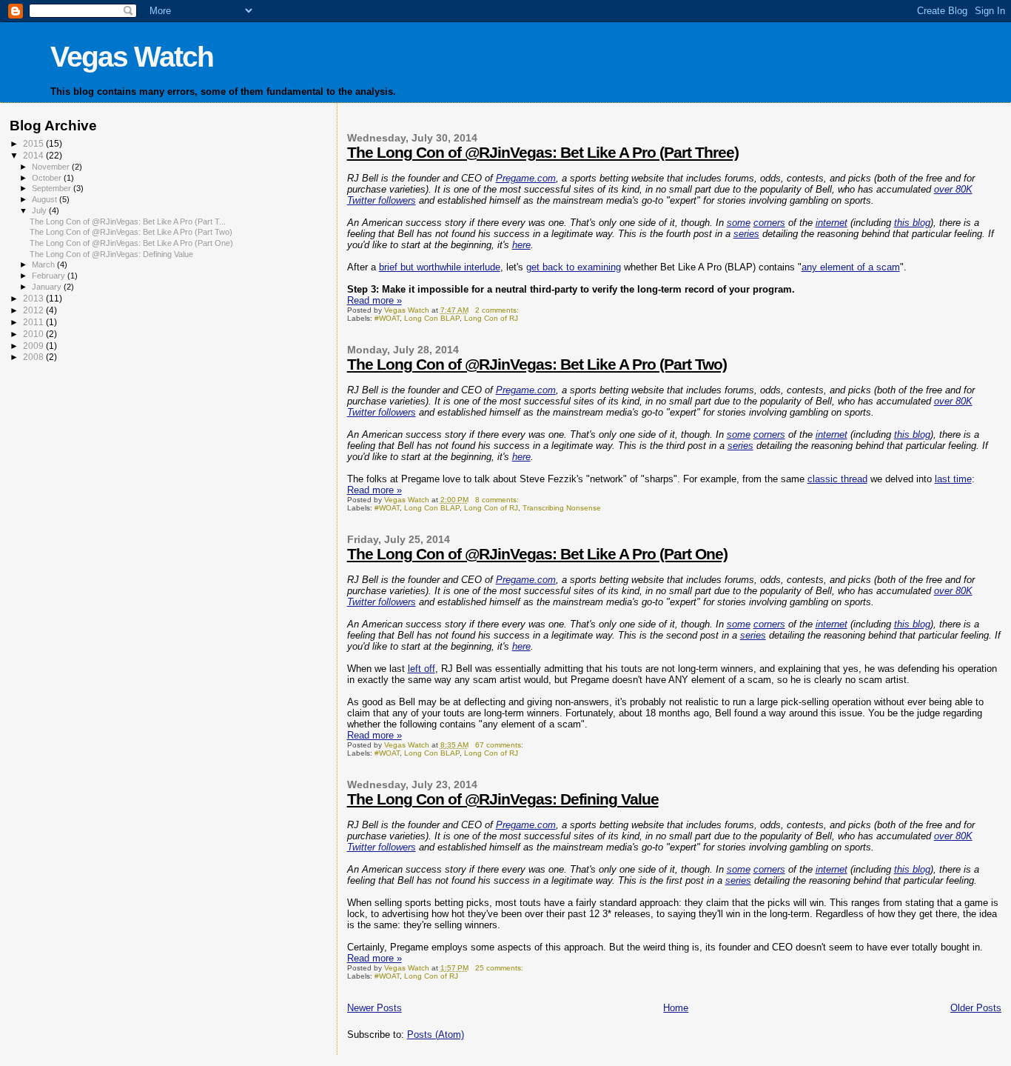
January (48, 286)
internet (831, 222)
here (521, 244)
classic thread (837, 478)
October (48, 177)
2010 (34, 334)
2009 (34, 345)
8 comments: (498, 500)
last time (953, 478)
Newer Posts (374, 1007)
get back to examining (573, 267)
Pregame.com (526, 178)
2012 (34, 310)
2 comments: (498, 310)
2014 (34, 155)
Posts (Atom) (435, 1034)
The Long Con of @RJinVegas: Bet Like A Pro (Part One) (537, 553)
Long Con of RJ (491, 318)
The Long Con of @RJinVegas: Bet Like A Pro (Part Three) (543, 152)
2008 (34, 357)
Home (675, 1007)
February (49, 275)
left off (421, 668)
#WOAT (387, 318)
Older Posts (975, 1007)
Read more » (374, 300)
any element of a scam (851, 267)
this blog (912, 222)
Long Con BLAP (432, 318)
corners (769, 222)
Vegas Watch (131, 57)
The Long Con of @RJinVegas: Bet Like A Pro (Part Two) (537, 364)
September (52, 188)
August (45, 199)
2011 (34, 322)
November (52, 166)
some (738, 222)
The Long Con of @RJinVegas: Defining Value (503, 798)
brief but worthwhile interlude (439, 267)
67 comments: (500, 745)
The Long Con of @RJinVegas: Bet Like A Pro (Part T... (128, 221)
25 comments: (500, 968)
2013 (34, 298)
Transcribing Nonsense (562, 508)
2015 (34, 143)
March (44, 264)
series (746, 233)
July (40, 210)
